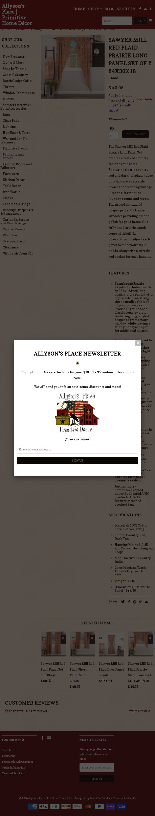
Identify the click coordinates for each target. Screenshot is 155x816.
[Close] (138, 343)
